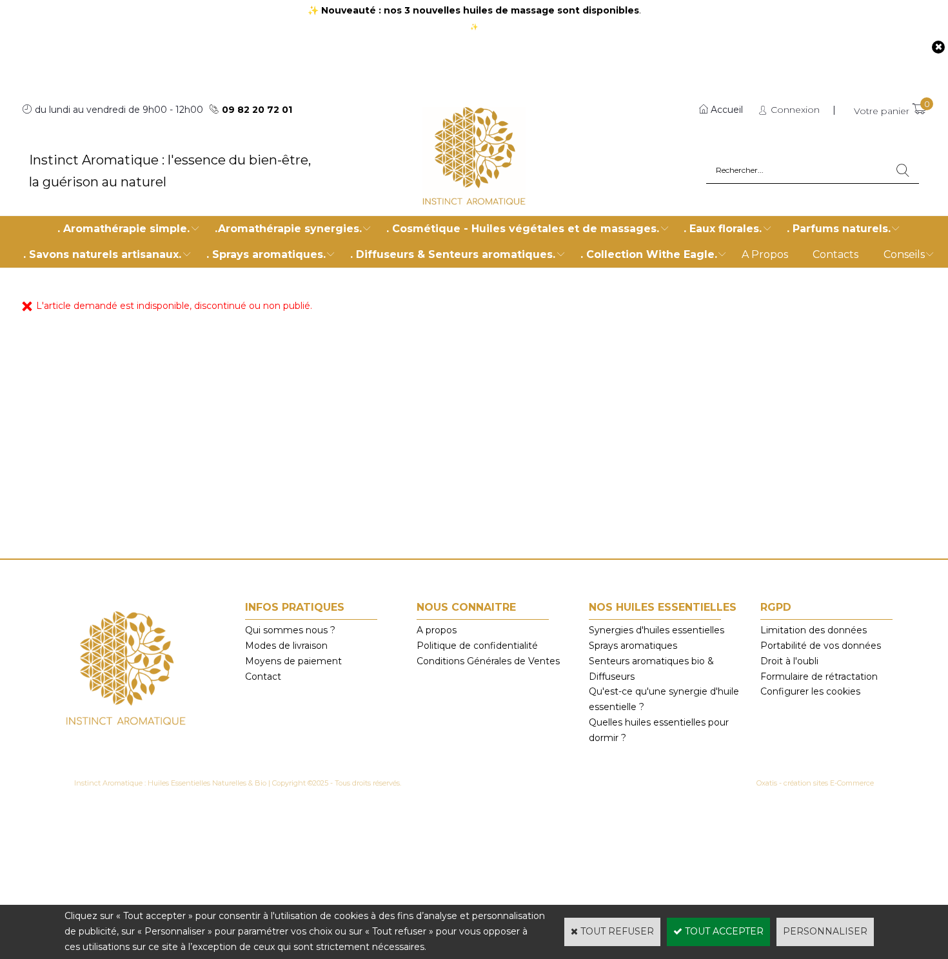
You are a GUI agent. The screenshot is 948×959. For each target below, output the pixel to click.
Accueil (727, 109)
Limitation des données (813, 630)
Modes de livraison (286, 645)
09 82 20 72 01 (257, 109)
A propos (437, 630)
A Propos (765, 254)
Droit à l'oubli (789, 661)
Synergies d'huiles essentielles (656, 630)
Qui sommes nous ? (290, 630)
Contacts (835, 254)
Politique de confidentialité (477, 645)
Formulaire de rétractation (819, 676)
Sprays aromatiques (633, 645)
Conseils (904, 254)
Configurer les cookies (810, 691)
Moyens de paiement (293, 661)
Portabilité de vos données (820, 645)
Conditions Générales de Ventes (488, 661)
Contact (263, 676)
